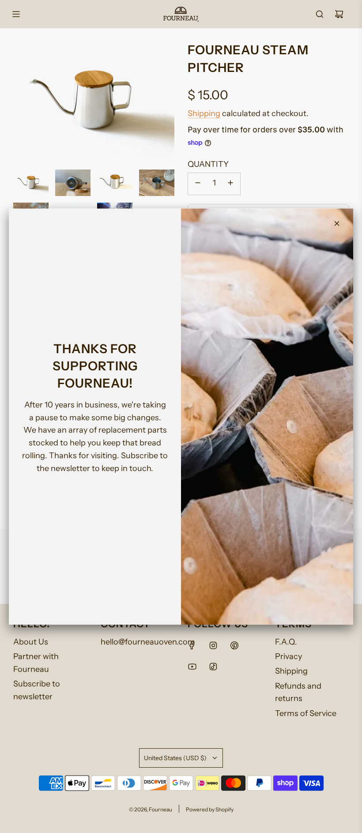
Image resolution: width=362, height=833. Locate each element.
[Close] (337, 223)
